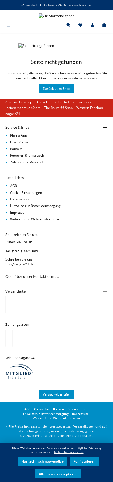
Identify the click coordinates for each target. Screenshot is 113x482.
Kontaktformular (47, 276)
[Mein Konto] (92, 25)
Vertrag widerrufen (56, 394)
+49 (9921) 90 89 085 (21, 250)
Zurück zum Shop (56, 88)
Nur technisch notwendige (42, 461)
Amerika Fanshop (18, 102)
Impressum (18, 212)
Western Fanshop (89, 107)
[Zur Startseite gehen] (56, 15)
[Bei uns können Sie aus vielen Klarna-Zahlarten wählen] (5, 338)
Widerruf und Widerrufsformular (35, 219)
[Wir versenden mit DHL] (5, 304)
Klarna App (18, 135)
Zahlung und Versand (26, 162)
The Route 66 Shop (58, 107)
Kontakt (16, 148)
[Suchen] (69, 25)
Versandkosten (84, 426)
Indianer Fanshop (77, 102)
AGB (13, 185)
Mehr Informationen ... (69, 452)
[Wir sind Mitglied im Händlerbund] (19, 370)
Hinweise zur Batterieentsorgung (35, 205)
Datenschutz (19, 199)
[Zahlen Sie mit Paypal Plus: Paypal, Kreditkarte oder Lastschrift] (12, 338)
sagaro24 (12, 113)
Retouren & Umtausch (27, 155)
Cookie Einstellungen (26, 192)
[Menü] (9, 25)
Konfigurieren (84, 461)
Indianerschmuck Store (23, 107)
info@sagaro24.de (19, 264)
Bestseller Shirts (48, 102)
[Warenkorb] (104, 25)
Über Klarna (19, 142)
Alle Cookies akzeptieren (58, 474)
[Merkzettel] (80, 25)
